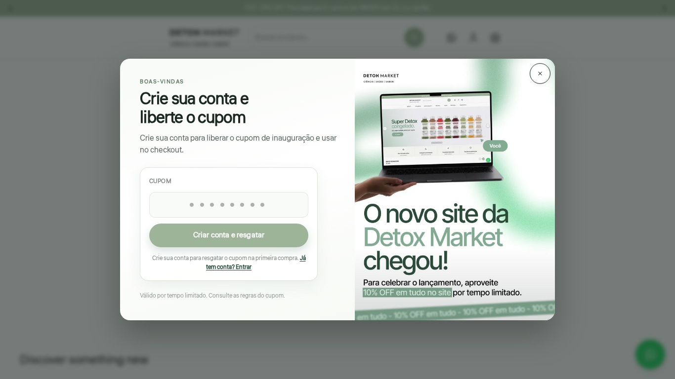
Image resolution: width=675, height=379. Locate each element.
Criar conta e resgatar (228, 235)
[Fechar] (540, 73)
